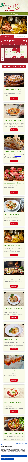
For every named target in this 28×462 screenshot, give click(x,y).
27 (14, 57)
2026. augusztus (9, 41)
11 (6, 52)
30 (25, 57)
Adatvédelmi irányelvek (21, 443)
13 (14, 52)
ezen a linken (18, 156)
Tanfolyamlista (20, 37)
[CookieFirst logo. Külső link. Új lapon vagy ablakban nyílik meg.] (1, 444)
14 (18, 52)
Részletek (13, 98)
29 (10, 47)
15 (21, 52)
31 (18, 47)
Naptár (7, 37)
